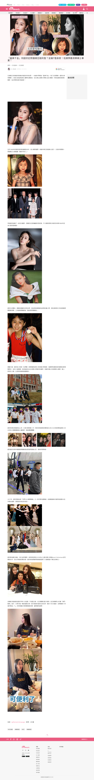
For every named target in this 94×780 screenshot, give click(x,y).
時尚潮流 (18, 12)
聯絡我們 (49, 762)
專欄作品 (38, 765)
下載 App (85, 4)
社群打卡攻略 (71, 4)
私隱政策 (49, 759)
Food (23, 4)
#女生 (23, 729)
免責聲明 (49, 755)
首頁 (9, 65)
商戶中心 (78, 4)
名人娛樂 (32, 12)
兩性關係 (54, 12)
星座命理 (47, 12)
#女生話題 (10, 729)
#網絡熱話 (17, 729)
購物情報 (61, 12)
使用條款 (49, 757)
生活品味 (25, 12)
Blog (33, 4)
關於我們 (49, 748)
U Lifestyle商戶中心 (49, 752)
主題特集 (38, 768)
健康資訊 (40, 12)
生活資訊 (21, 65)
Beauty (27, 4)
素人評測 (38, 763)
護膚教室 (84, 739)
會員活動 (38, 770)
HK (14, 4)
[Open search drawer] (87, 9)
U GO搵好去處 (63, 4)
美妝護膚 (10, 12)
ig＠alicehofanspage (18, 722)
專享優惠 (38, 772)
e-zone (37, 4)
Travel (18, 4)
